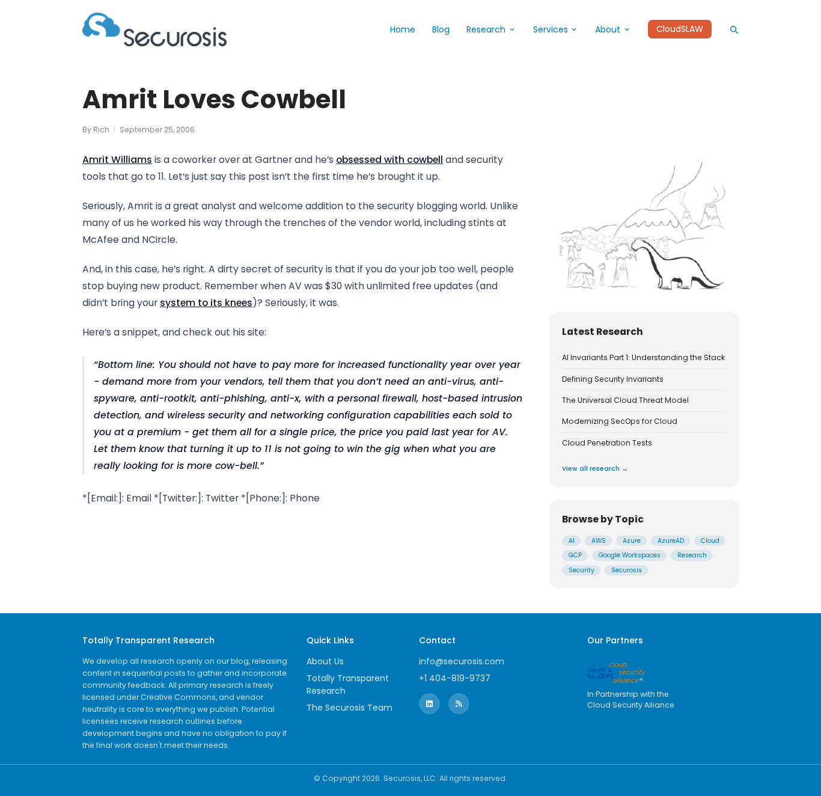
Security (581, 570)
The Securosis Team (349, 708)
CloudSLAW (679, 29)
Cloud (710, 540)
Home (402, 29)
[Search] (733, 29)
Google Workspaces (630, 555)
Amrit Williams (117, 160)
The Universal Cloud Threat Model (625, 400)
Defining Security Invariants (613, 379)
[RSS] (458, 703)
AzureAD (671, 540)
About (607, 29)
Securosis (626, 570)
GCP (575, 555)
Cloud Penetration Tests (607, 443)
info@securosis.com (461, 661)
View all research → (595, 468)
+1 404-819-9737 (454, 678)
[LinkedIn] (429, 703)
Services (550, 29)
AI (572, 540)
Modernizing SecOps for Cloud (619, 421)
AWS (598, 540)
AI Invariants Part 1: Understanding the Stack (643, 358)
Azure (632, 540)
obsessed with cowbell (389, 160)
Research (485, 29)
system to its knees (206, 303)
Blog (441, 29)
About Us (325, 661)
